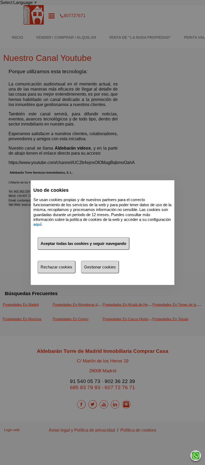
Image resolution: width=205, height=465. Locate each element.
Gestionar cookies (100, 267)
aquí (37, 224)
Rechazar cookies (56, 267)
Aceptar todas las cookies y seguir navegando (83, 243)
